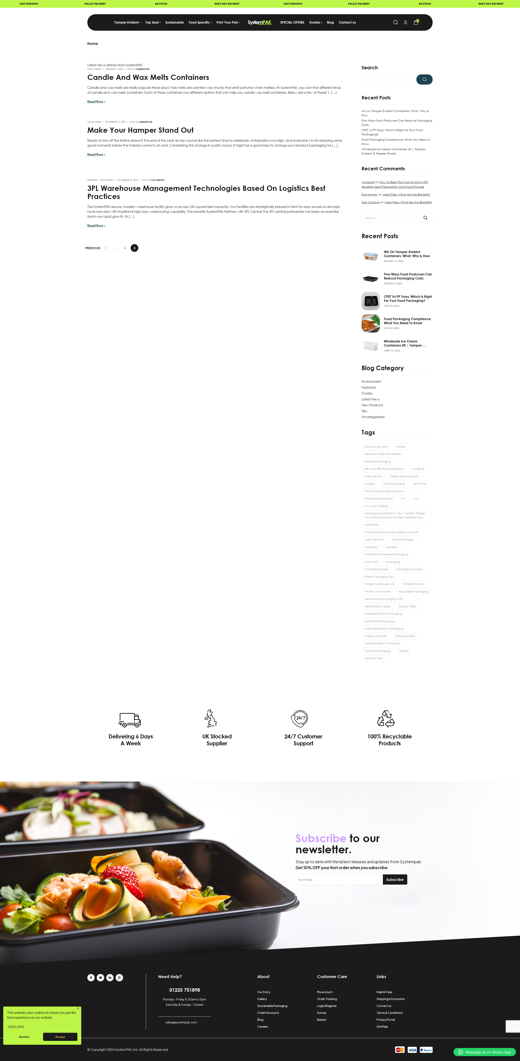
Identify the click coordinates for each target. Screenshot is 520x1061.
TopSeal (404, 650)
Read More (95, 101)
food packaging (394, 483)
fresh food (419, 483)
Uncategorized (373, 417)
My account (325, 992)
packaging (393, 561)
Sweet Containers (376, 636)
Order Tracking (327, 999)
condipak (418, 468)
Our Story (263, 992)
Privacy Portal (386, 1019)
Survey (321, 1012)
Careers (262, 1026)
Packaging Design (377, 569)
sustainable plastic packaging (384, 628)
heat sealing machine (379, 498)
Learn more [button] (16, 1026)
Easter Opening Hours (404, 476)
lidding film (372, 524)
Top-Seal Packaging (378, 650)
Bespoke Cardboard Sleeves (383, 453)
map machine (374, 539)
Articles (400, 446)
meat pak (371, 547)
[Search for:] (397, 218)
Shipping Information (391, 999)
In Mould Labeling (376, 506)
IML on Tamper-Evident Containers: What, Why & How (407, 254)
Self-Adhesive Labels (378, 606)
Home (92, 43)
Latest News (94, 69)
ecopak (370, 483)
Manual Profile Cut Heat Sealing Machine (391, 532)
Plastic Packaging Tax (379, 576)
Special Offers (407, 606)
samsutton (142, 69)
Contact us (384, 1006)
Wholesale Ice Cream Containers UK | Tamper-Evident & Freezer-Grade (403, 343)
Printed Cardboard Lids (380, 584)
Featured (92, 180)
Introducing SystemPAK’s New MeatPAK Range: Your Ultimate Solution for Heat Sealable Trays (395, 515)
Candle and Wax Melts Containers (148, 77)
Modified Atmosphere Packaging (386, 554)
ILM (403, 498)
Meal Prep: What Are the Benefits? (406, 194)
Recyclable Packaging (413, 591)
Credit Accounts (268, 1012)
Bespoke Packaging (378, 461)
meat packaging (402, 539)
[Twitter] (100, 977)
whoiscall (368, 182)
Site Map (382, 1026)
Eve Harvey (158, 180)
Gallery (262, 999)
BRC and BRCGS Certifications (384, 468)
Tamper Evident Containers (382, 643)
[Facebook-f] (91, 977)
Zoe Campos (370, 202)
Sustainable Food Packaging (383, 613)
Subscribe (395, 879)
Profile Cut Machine (377, 591)
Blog (260, 1019)
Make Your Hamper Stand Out (140, 129)
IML (416, 498)
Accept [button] (60, 1036)
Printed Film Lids (413, 584)
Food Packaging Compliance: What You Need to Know (407, 321)
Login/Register (327, 1006)
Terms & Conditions (390, 1012)
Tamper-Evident (405, 636)
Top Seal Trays (374, 658)
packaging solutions (410, 569)
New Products (372, 405)
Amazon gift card (376, 446)
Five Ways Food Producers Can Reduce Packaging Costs (408, 276)
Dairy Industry (373, 476)
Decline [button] (24, 1036)
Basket (321, 1019)
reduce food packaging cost (383, 598)
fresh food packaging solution (384, 491)
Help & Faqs (384, 992)
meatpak (392, 547)
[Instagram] (119, 977)
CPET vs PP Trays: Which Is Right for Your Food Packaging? (408, 299)
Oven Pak (371, 561)
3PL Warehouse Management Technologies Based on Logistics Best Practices (206, 192)
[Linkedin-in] (110, 977)
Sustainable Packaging (379, 621)
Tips (364, 411)
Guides (367, 393)
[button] (484, 1052)
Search (370, 67)
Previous (92, 248)
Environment (371, 381)
